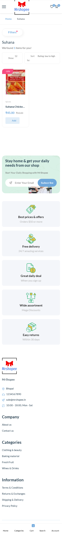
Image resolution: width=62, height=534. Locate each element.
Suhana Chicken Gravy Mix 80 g (24, 106)
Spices (8, 101)
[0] (51, 7)
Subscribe (47, 182)
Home (8, 18)
